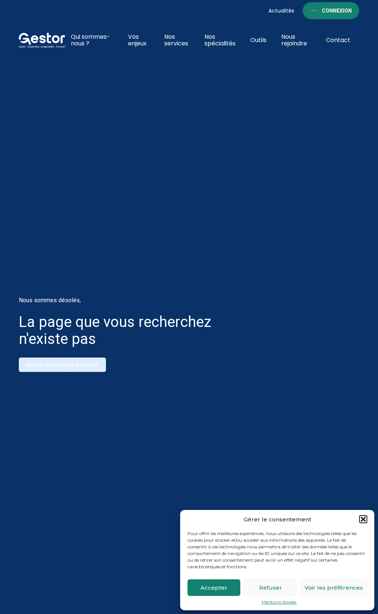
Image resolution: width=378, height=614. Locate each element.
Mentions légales (279, 602)
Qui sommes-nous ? (90, 40)
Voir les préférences (334, 587)
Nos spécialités (220, 40)
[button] (363, 519)
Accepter (213, 587)
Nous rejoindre (294, 40)
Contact (338, 40)
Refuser (270, 587)
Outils (258, 40)
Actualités (281, 10)
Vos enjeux (137, 40)
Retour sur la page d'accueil (62, 365)
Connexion (337, 11)
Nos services (176, 40)
